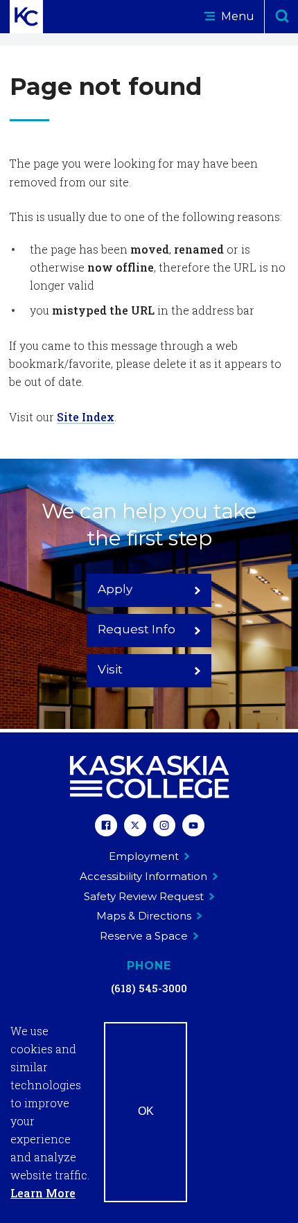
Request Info (136, 629)
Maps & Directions (143, 915)
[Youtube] (193, 827)
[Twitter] (135, 827)
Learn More (43, 1193)
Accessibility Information (143, 876)
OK (146, 1111)
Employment (144, 856)
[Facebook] (106, 827)
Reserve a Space (144, 935)
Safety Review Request (144, 896)
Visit (110, 669)
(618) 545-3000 (149, 988)
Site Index (85, 417)
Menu (236, 16)
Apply (115, 589)
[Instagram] (164, 827)
